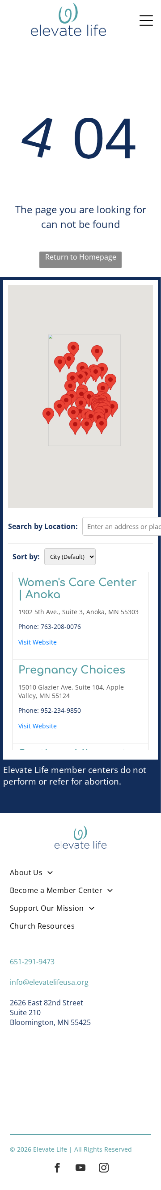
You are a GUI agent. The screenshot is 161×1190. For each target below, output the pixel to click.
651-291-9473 (32, 962)
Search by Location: (43, 526)
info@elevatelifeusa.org (49, 982)
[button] (59, 408)
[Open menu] (146, 20)
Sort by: (26, 557)
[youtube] (80, 1169)
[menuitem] (81, 876)
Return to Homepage (80, 257)
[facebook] (57, 1169)
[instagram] (104, 1169)
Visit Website (37, 642)
